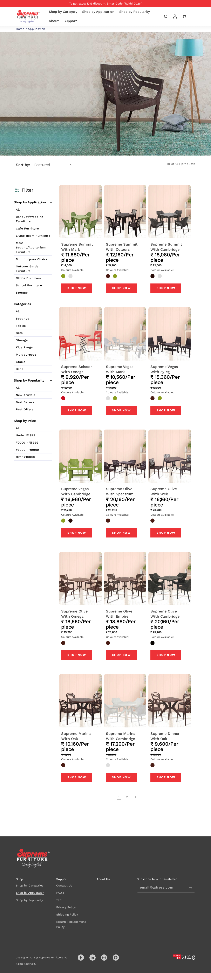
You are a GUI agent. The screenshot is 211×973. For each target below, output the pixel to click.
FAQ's (60, 892)
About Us (103, 879)
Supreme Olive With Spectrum (120, 491)
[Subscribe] (190, 887)
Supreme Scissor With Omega (76, 369)
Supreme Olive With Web (163, 491)
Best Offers (24, 409)
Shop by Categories (29, 885)
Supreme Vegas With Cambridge (75, 491)
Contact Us (64, 885)
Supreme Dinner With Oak (164, 736)
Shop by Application (30, 892)
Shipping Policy (67, 914)
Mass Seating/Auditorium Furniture (31, 247)
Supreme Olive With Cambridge (164, 613)
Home (20, 28)
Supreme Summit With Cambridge (166, 247)
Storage (22, 292)
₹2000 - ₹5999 (27, 442)
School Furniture (29, 285)
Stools (20, 361)
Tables (21, 325)
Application (36, 28)
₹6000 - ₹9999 (27, 449)
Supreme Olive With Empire (119, 613)
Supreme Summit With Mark (77, 247)
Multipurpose (26, 354)
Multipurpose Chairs (31, 259)
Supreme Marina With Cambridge (120, 736)
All (18, 209)
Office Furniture (28, 278)
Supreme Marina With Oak (76, 736)
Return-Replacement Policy (71, 924)
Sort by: (23, 165)
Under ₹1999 (25, 435)
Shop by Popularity (29, 900)
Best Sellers (25, 402)
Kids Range (24, 347)
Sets (19, 333)
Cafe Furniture (27, 228)
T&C (59, 900)
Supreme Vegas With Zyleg (164, 369)
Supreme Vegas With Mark (120, 369)
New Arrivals (25, 395)
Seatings (22, 318)
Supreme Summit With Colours (122, 247)
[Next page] (135, 796)
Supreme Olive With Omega (74, 613)
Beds (19, 369)
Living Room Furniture (33, 235)
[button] (165, 16)
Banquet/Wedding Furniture (29, 219)
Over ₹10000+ (26, 457)
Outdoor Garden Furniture (28, 269)
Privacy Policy (66, 907)
